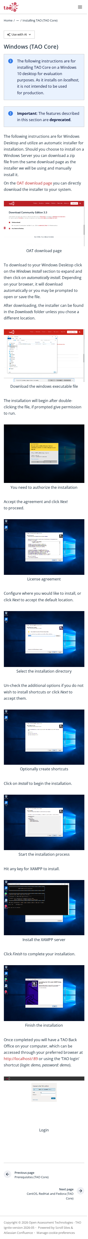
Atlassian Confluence (18, 1233)
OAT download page (34, 183)
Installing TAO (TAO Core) (40, 20)
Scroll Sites (62, 1227)
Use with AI (19, 34)
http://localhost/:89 (21, 1058)
